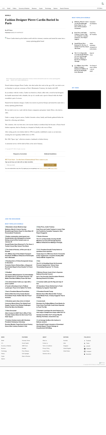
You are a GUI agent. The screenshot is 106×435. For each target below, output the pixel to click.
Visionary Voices (26, 340)
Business (34, 8)
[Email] (60, 31)
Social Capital (25, 343)
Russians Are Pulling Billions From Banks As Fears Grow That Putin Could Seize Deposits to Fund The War (50, 305)
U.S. (3, 8)
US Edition (99, 8)
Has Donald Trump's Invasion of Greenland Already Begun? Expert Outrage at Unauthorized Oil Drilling (49, 326)
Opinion (55, 8)
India (64, 343)
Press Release (25, 351)
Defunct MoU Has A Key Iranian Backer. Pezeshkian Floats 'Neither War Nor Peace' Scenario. (18, 295)
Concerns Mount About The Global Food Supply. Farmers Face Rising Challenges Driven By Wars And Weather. (18, 305)
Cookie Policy (46, 351)
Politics (14, 8)
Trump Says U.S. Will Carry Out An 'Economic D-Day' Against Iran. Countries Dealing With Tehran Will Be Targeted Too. (50, 255)
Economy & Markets (24, 8)
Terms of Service (44, 168)
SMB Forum (25, 345)
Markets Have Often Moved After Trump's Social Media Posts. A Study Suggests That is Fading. (50, 295)
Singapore (65, 345)
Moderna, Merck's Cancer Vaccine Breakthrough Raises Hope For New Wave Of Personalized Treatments (19, 231)
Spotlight (24, 348)
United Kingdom (67, 348)
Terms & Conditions (47, 345)
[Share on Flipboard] (54, 31)
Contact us (45, 343)
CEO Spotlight (25, 353)
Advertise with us (47, 353)
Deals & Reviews (64, 8)
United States (66, 351)
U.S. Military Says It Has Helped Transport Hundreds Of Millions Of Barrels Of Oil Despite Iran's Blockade (19, 255)
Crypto (41, 8)
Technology (48, 8)
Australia (65, 340)
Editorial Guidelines (50, 154)
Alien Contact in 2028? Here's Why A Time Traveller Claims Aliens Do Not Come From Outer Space (18, 314)
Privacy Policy (53, 168)
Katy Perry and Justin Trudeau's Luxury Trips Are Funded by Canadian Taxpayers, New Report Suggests (50, 231)
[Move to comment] (63, 31)
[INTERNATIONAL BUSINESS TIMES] (53, 3)
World (8, 8)
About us (45, 340)
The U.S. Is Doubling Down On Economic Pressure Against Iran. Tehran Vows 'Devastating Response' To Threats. (49, 265)
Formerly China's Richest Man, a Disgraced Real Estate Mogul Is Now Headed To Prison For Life (19, 267)
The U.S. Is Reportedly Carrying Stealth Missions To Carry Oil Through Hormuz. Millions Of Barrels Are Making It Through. (49, 240)
